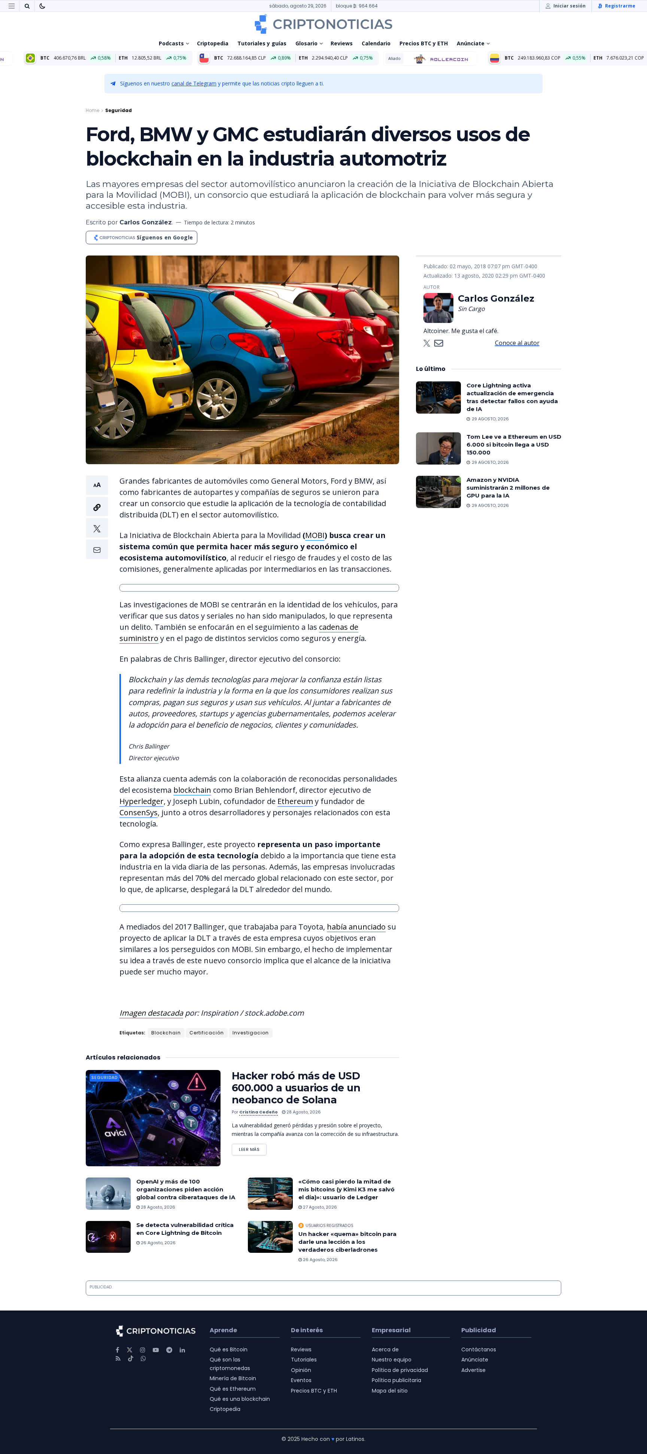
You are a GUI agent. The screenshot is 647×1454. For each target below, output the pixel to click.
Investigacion (251, 1033)
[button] (97, 517)
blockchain (192, 790)
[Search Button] (27, 6)
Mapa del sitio (390, 1390)
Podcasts (171, 43)
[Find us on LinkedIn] (182, 1350)
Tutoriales (304, 1359)
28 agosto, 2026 (303, 1112)
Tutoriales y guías (261, 43)
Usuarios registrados (329, 1225)
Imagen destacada (151, 1013)
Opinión (301, 1370)
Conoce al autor (517, 343)
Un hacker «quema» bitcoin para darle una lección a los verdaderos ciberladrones (347, 1241)
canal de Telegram (193, 83)
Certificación (206, 1033)
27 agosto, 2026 (319, 1207)
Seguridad (118, 110)
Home (92, 110)
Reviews (342, 43)
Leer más (253, 1148)
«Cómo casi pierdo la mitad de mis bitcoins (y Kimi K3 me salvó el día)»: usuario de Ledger (346, 1189)
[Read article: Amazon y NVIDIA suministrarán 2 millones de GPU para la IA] (438, 492)
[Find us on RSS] (118, 1358)
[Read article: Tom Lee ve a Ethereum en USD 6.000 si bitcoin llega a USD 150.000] (438, 448)
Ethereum (295, 801)
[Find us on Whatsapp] (143, 1358)
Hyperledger (141, 801)
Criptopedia (212, 43)
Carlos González (145, 222)
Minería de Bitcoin (233, 1378)
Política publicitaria (396, 1380)
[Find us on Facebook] (117, 1350)
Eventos (301, 1380)
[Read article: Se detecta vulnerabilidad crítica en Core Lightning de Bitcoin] (108, 1237)
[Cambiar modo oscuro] (42, 6)
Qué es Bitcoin (228, 1349)
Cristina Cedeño (258, 1112)
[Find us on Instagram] (142, 1350)
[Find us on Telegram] (169, 1350)
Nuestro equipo (391, 1359)
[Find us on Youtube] (156, 1350)
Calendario (376, 43)
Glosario (306, 43)
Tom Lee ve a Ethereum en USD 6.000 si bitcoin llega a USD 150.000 (514, 444)
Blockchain (166, 1033)
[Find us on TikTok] (130, 1359)
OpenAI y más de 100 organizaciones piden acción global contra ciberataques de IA (185, 1189)
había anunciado (356, 927)
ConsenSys (138, 812)
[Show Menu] (12, 6)
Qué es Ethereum (233, 1389)
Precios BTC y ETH (424, 43)
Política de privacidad (400, 1370)
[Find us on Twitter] (130, 1350)
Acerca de (385, 1349)
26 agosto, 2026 (158, 1243)
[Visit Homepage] (323, 24)
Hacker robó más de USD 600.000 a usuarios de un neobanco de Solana (296, 1088)
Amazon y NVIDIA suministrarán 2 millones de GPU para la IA (508, 487)
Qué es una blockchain (240, 1399)
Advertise (473, 1370)
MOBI (315, 535)
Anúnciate (471, 43)
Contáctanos (478, 1349)
